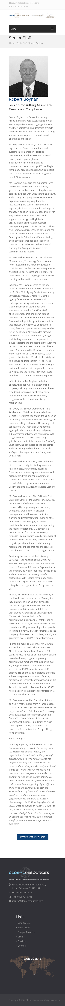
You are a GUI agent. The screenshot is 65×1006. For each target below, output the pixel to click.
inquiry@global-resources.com (25, 3)
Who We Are (24, 922)
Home (12, 43)
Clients (21, 936)
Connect (21, 945)
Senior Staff (22, 43)
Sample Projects (26, 932)
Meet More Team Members (32, 837)
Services (21, 941)
